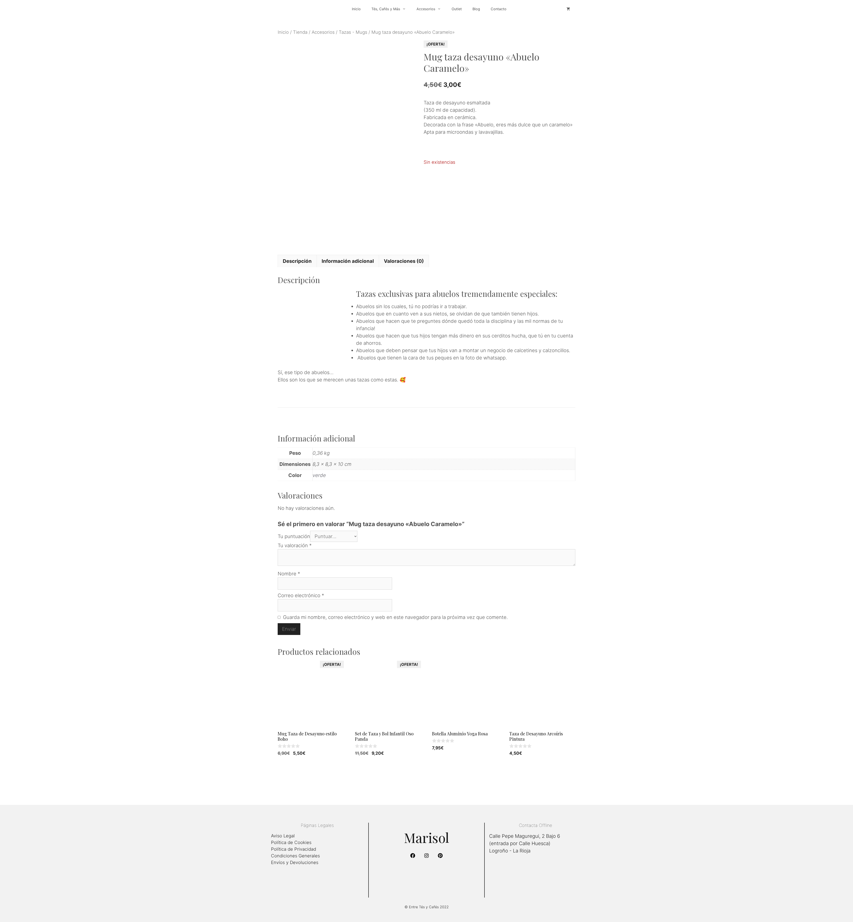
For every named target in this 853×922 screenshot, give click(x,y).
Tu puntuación (294, 536)
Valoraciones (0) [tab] (404, 261)
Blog (476, 9)
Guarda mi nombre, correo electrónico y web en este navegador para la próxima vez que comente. (395, 617)
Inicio (356, 9)
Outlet (457, 9)
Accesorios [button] (426, 9)
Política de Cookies (291, 842)
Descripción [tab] (297, 261)
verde (319, 475)
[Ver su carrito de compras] (568, 9)
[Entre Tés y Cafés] (311, 9)
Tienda (300, 32)
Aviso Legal (283, 835)
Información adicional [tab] (348, 261)
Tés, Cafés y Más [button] (385, 9)
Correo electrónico (301, 595)
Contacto (498, 9)
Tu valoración (295, 545)
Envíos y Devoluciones (294, 862)
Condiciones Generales (295, 855)
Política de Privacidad (293, 849)
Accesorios (323, 32)
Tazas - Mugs (353, 32)
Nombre (289, 574)
